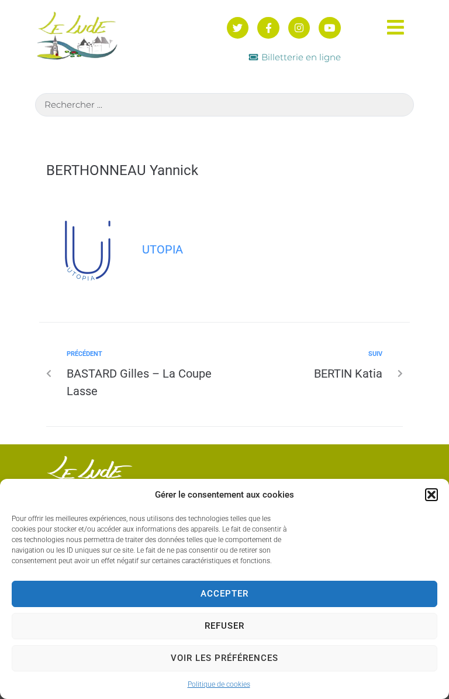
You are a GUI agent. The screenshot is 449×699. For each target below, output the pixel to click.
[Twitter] (237, 28)
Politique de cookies (219, 684)
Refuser (224, 626)
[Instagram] (299, 28)
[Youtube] (329, 28)
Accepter (224, 593)
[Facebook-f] (268, 28)
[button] (431, 495)
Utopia (162, 249)
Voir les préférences (224, 658)
